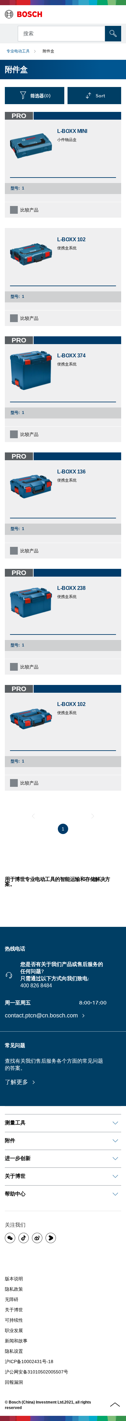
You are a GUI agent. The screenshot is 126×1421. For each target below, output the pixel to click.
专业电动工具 (18, 51)
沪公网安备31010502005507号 (36, 1371)
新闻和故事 (16, 1340)
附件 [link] (10, 1140)
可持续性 (14, 1320)
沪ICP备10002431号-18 (29, 1361)
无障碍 (11, 1299)
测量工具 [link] (15, 1122)
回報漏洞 (14, 1382)
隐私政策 (14, 1289)
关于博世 (14, 1309)
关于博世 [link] (15, 1176)
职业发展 (14, 1330)
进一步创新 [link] (18, 1158)
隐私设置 (14, 1351)
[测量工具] (115, 1123)
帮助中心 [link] (15, 1194)
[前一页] (33, 816)
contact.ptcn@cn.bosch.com (42, 1015)
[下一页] (93, 816)
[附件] (115, 1141)
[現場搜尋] (113, 33)
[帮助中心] (115, 1194)
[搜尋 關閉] (99, 33)
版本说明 (14, 1278)
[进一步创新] (115, 1159)
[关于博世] (115, 1176)
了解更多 (17, 1082)
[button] (10, 1238)
